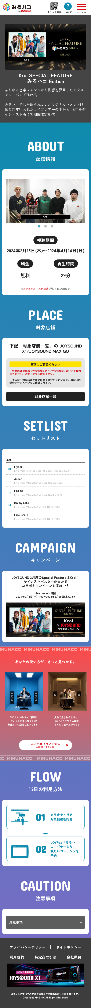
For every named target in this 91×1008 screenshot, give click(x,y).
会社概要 (74, 957)
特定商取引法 (45, 957)
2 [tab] (45, 226)
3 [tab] (52, 226)
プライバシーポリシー (28, 947)
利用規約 (17, 957)
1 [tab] (39, 226)
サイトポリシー (68, 947)
